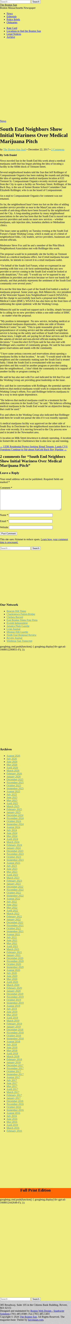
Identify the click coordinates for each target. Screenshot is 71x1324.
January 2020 (14, 991)
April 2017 (12, 1089)
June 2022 (12, 904)
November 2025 (15, 782)
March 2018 (13, 1056)
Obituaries (12, 22)
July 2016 (12, 1116)
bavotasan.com (35, 1319)
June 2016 (12, 1119)
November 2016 (15, 1104)
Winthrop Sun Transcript (19, 641)
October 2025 (14, 785)
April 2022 (12, 910)
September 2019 (15, 1002)
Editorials (12, 16)
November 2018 (15, 1032)
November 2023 (15, 854)
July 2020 (12, 973)
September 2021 (15, 931)
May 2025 (12, 800)
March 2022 (13, 913)
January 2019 (14, 1026)
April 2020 (12, 982)
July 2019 (12, 1008)
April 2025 (12, 803)
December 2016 (15, 1101)
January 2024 (14, 848)
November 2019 (15, 996)
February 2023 (14, 880)
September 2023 (15, 860)
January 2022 (14, 919)
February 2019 (14, 1023)
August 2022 (13, 898)
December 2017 (15, 1065)
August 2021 (13, 934)
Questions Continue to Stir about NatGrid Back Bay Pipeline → (33, 449)
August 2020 (13, 970)
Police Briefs (13, 19)
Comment (6, 487)
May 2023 (12, 871)
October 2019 (14, 999)
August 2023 (13, 862)
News (10, 13)
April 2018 (12, 1053)
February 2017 (14, 1095)
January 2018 (14, 1062)
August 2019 (13, 1005)
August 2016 (13, 1113)
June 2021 (12, 940)
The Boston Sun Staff (14, 149)
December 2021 (15, 922)
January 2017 (14, 1098)
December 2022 (15, 886)
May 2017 (12, 1086)
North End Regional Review (21, 635)
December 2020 (15, 958)
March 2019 (13, 1020)
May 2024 (12, 836)
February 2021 (14, 952)
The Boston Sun (8, 4)
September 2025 (15, 788)
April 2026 (12, 767)
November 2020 (15, 961)
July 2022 (12, 901)
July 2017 (12, 1080)
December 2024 (15, 815)
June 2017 (12, 1083)
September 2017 (15, 1074)
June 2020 (12, 976)
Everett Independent (17, 623)
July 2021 (12, 937)
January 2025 (14, 812)
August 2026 (13, 755)
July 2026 (12, 758)
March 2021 (13, 949)
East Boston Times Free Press (22, 620)
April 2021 (12, 946)
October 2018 (14, 1035)
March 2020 (13, 985)
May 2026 (12, 764)
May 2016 (12, 1122)
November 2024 (15, 818)
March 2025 (13, 806)
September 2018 (15, 1038)
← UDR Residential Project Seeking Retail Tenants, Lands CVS (34, 446)
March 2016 (13, 1127)
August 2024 (13, 827)
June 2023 (12, 868)
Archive (11, 37)
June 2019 (12, 1011)
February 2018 (14, 1059)
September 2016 (15, 1110)
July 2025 (12, 794)
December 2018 (15, 1029)
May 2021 (12, 943)
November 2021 (15, 925)
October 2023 (14, 857)
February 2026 (14, 773)
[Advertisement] (35, 80)
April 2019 (12, 1017)
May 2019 (12, 1014)
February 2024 (14, 845)
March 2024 (13, 842)
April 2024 (12, 839)
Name (4, 515)
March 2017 (13, 1092)
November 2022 (15, 889)
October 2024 (14, 821)
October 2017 (14, 1071)
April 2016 (12, 1125)
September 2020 (15, 967)
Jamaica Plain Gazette (18, 626)
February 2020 (14, 988)
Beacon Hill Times (16, 611)
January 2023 (14, 883)
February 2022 (14, 916)
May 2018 (12, 1050)
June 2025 (12, 797)
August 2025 (13, 791)
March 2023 (13, 877)
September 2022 (15, 895)
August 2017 (13, 1077)
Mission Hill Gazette (17, 632)
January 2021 (14, 955)
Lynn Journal (13, 629)
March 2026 (13, 770)
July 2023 (12, 865)
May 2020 (12, 979)
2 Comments (57, 149)
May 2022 (12, 907)
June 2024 (12, 833)
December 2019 (15, 994)
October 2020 (14, 964)
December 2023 (15, 851)
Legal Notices (14, 34)
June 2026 (12, 761)
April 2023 (12, 874)
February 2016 (14, 1130)
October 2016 (14, 1107)
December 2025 (15, 779)
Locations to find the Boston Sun (24, 31)
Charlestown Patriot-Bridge (21, 614)
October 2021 (14, 928)
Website (4, 527)
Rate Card (12, 28)
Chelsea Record (15, 617)
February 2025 (14, 809)
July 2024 (12, 830)
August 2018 (13, 1041)
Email (4, 521)
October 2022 (14, 892)
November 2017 (15, 1068)
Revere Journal (14, 638)
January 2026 (14, 776)
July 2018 (12, 1044)
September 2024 (15, 824)
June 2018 (12, 1047)
